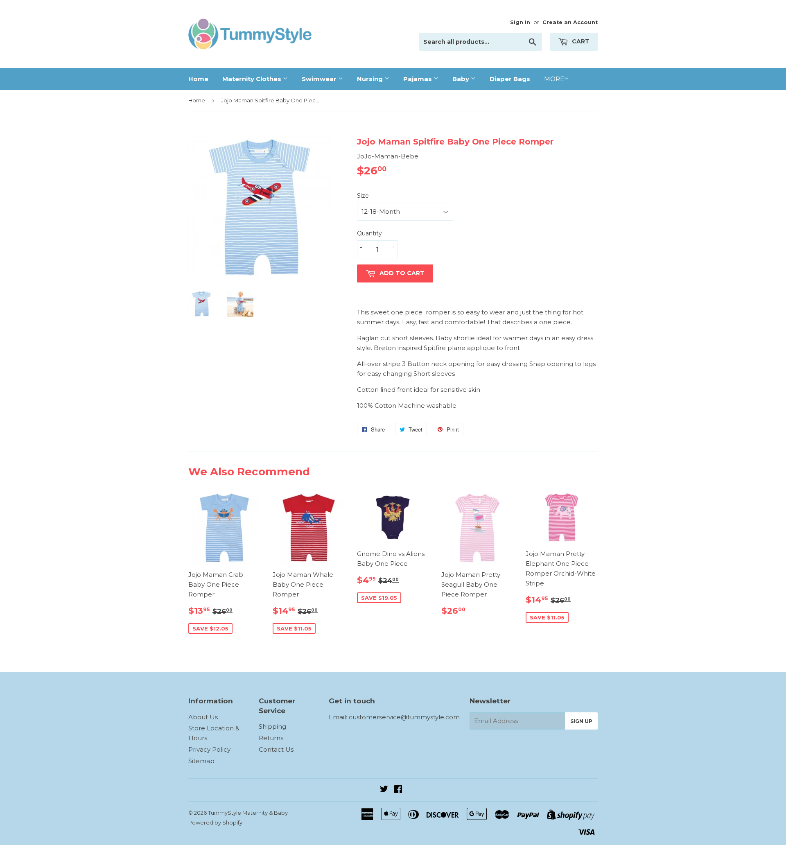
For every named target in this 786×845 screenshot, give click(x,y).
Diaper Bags (510, 79)
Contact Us (276, 749)
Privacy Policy (209, 749)
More (554, 79)
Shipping (272, 726)
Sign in (520, 22)
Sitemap (201, 761)
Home (198, 79)
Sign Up (581, 721)
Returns (271, 738)
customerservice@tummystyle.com (404, 717)
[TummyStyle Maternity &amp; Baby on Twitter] (384, 790)
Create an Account (570, 22)
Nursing (370, 79)
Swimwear (320, 79)
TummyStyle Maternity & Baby (248, 812)
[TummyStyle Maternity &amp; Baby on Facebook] (398, 790)
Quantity (369, 233)
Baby (461, 79)
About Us (203, 717)
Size (363, 195)
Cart (580, 41)
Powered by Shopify (215, 822)
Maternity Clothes (252, 79)
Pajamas (418, 79)
